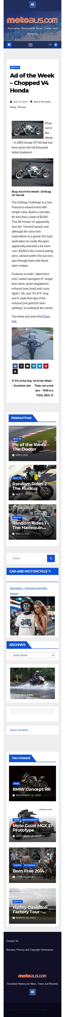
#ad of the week (42, 101)
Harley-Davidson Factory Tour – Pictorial (30, 912)
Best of (18, 902)
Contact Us (12, 941)
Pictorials (29, 865)
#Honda (22, 107)
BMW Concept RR (32, 789)
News (16, 820)
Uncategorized (30, 820)
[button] (50, 44)
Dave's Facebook (19, 730)
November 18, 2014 (28, 836)
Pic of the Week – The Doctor (30, 447)
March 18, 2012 (26, 918)
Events (17, 865)
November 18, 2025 (28, 795)
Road (16, 783)
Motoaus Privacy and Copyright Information (29, 949)
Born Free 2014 (28, 871)
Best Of (15, 67)
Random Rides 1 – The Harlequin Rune (30, 527)
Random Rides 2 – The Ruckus (31, 486)
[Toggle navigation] (30, 44)
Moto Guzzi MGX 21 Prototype (32, 828)
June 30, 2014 (24, 877)
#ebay (13, 107)
